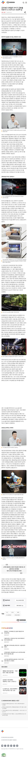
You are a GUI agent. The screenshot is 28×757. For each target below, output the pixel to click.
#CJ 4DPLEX (8, 615)
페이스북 (5, 746)
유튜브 (2, 746)
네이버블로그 (11, 746)
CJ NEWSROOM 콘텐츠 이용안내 (8, 740)
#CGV (12, 612)
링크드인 (8, 746)
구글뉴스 (14, 746)
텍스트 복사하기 (19, 600)
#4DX (18, 612)
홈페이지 (17, 746)
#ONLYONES (17, 615)
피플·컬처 (3, 12)
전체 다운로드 (19, 605)
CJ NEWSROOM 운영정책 (7, 737)
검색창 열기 (23, 2)
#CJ (7, 612)
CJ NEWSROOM (3, 2)
